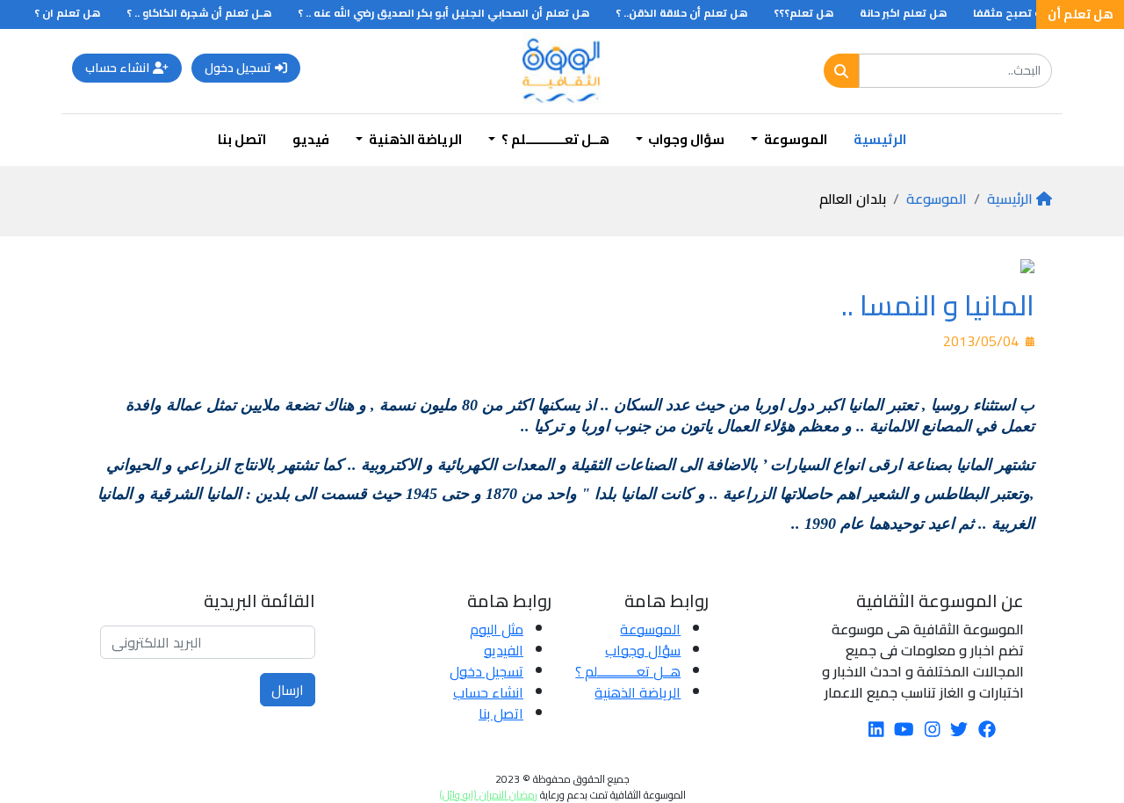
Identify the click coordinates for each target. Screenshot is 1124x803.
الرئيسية (880, 139)
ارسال (287, 689)
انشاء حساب (117, 67)
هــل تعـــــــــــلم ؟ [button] (554, 139)
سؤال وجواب (643, 650)
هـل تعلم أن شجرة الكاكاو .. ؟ (207, 13)
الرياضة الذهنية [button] (414, 139)
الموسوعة (936, 198)
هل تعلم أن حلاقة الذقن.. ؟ (690, 13)
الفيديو (503, 650)
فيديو (310, 139)
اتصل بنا (242, 139)
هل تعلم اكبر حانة (911, 13)
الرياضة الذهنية (637, 692)
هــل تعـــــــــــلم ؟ (628, 671)
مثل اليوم (496, 629)
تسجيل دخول (238, 67)
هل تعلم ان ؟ (76, 13)
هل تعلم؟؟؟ (812, 13)
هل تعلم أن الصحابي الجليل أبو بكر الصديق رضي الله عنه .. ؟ (452, 13)
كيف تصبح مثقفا (1025, 13)
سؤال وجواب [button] (684, 139)
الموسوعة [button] (794, 139)
